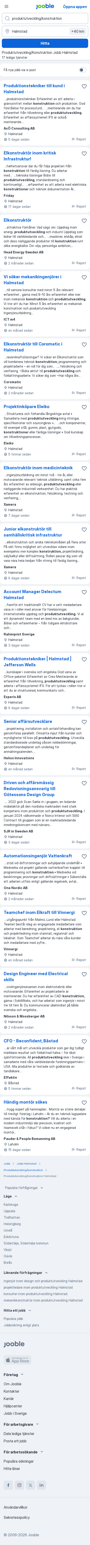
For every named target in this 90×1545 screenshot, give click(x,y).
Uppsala (9, 1211)
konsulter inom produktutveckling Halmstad (35, 1294)
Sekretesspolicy (17, 1517)
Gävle (8, 1256)
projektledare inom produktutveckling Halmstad (38, 1287)
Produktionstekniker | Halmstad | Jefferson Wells (38, 661)
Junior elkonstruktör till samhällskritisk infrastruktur (33, 532)
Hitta (45, 43)
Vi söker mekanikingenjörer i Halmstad (32, 279)
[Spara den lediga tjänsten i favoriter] (84, 86)
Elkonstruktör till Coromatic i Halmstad (33, 347)
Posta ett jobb (15, 1441)
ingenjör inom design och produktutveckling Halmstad (43, 1281)
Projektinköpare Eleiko (26, 406)
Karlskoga (11, 1204)
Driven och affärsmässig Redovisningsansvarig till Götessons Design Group (29, 788)
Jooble (33, 1535)
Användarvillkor (15, 1507)
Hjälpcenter (13, 1406)
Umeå (8, 1230)
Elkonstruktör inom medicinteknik (38, 467)
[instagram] (19, 1485)
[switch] (82, 70)
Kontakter (11, 1391)
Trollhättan (12, 1217)
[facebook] (8, 1485)
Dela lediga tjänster (19, 1433)
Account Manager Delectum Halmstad (32, 594)
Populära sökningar (19, 1461)
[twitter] (30, 1485)
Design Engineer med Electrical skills (36, 976)
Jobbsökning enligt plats (21, 1325)
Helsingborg (12, 1224)
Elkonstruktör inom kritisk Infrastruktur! (30, 156)
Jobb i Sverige (15, 1413)
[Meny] (6, 6)
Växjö (8, 1250)
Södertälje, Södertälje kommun (26, 1243)
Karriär (9, 1398)
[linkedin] (41, 1485)
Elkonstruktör (17, 220)
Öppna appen (75, 6)
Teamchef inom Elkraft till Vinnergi (39, 912)
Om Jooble (12, 1384)
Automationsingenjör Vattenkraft (38, 855)
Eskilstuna (11, 1237)
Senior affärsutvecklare (28, 721)
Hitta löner (12, 1468)
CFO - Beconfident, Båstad (31, 1040)
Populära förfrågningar (21, 1188)
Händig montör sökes (25, 1102)
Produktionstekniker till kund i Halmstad (34, 88)
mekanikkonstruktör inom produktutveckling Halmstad (43, 1300)
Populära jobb (13, 1319)
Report (81, 139)
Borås (8, 1262)
